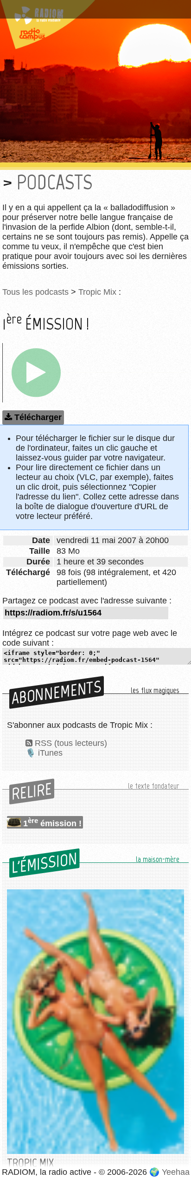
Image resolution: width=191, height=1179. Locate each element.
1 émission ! (52, 822)
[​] (36, 372)
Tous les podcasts (35, 292)
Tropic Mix (97, 292)
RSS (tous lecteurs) (71, 743)
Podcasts (54, 182)
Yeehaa (176, 1172)
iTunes (50, 753)
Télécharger (38, 417)
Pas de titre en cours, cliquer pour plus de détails (84, 10)
